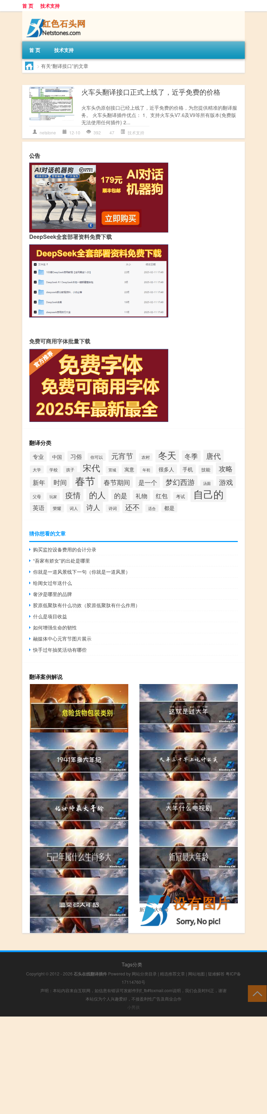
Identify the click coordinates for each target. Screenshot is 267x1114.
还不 (132, 507)
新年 (39, 482)
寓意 (129, 469)
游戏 (226, 482)
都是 (169, 507)
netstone (48, 132)
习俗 (76, 456)
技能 (205, 469)
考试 (180, 496)
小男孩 (133, 1007)
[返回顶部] (256, 993)
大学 (37, 469)
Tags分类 (132, 964)
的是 (120, 495)
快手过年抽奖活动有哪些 (60, 649)
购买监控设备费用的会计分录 (64, 549)
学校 (53, 469)
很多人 (166, 469)
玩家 (53, 496)
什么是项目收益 (50, 616)
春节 (85, 480)
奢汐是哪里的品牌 (52, 593)
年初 (146, 469)
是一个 (147, 482)
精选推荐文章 (172, 973)
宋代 (91, 467)
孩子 (70, 469)
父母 (37, 496)
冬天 (167, 454)
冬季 (191, 456)
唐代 (213, 455)
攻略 (226, 468)
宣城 (112, 469)
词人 (74, 508)
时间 (60, 482)
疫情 (73, 494)
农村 (145, 457)
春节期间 (117, 482)
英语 (38, 507)
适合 (152, 508)
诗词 (112, 508)
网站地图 (196, 973)
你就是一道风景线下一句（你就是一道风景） (81, 571)
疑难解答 (216, 973)
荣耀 (57, 508)
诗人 (93, 507)
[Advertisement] (133, 1065)
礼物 (141, 495)
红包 (162, 495)
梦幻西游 (180, 482)
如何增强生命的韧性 (55, 627)
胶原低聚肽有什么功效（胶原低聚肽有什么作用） (86, 605)
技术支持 (50, 5)
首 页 (27, 5)
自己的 (208, 494)
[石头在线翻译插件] (57, 16)
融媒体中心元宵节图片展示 (62, 638)
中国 (57, 456)
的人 (97, 495)
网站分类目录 (144, 973)
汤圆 (207, 483)
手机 (188, 469)
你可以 (96, 457)
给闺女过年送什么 (52, 582)
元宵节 (122, 455)
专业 (38, 457)
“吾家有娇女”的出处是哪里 (61, 560)
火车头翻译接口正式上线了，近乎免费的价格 (150, 92)
